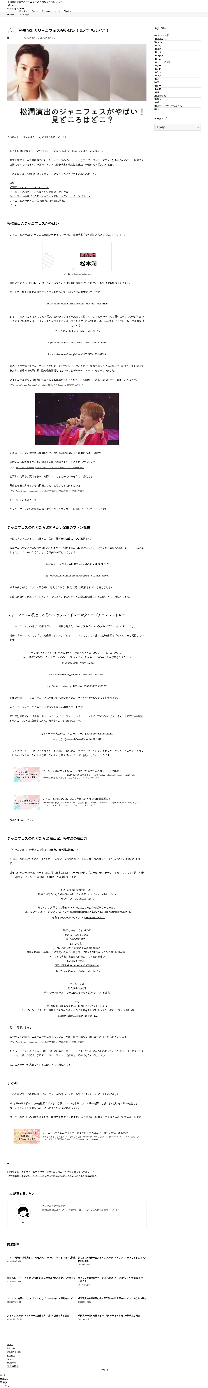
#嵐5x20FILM (97, 911)
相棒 (156, 92)
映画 (156, 82)
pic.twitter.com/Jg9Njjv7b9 (118, 911)
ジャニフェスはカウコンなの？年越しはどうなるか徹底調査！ (77, 798)
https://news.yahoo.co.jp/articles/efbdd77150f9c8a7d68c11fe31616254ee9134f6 (49, 385)
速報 (156, 102)
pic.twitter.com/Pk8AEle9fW (99, 733)
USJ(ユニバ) (160, 39)
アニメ (157, 52)
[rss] (9, 5)
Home (10, 1344)
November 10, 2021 (89, 1015)
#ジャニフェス (117, 1010)
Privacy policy (14, 1352)
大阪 (156, 79)
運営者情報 (13, 1366)
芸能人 (157, 99)
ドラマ (157, 72)
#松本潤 (130, 1010)
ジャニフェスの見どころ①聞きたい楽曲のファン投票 (39, 192)
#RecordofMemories (80, 911)
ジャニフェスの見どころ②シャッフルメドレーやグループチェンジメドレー (51, 196)
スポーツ (159, 65)
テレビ (157, 69)
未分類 (157, 89)
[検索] (12, 5)
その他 (157, 49)
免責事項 (11, 1363)
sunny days (15, 8)
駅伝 (156, 109)
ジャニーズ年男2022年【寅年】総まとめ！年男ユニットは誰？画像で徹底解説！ (86, 1132)
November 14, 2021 (92, 971)
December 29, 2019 (91, 739)
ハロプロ (159, 75)
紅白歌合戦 (160, 96)
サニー (23, 1223)
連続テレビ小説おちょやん (168, 106)
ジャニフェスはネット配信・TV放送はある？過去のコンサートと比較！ (82, 771)
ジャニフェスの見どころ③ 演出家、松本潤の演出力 (38, 200)
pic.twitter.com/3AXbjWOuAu (84, 965)
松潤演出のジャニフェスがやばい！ (29, 187)
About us (11, 1359)
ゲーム (157, 59)
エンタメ (159, 55)
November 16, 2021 (95, 917)
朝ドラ (157, 85)
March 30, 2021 (87, 663)
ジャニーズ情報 (17, 38)
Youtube (158, 42)
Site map (11, 1348)
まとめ (13, 205)
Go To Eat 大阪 (161, 35)
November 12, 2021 (92, 331)
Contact (11, 1355)
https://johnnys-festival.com (80, 274)
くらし (157, 45)
